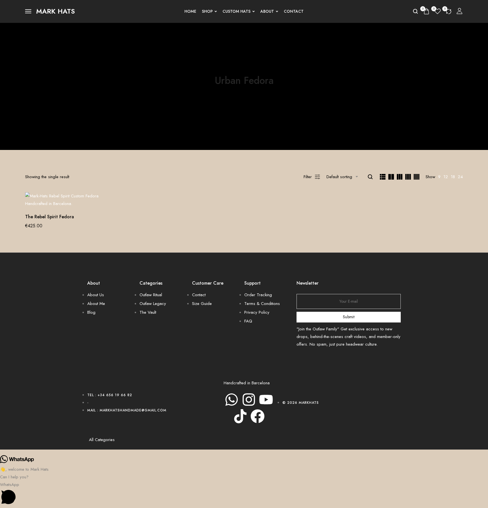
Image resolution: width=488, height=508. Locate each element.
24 (460, 177)
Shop (207, 11)
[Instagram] (249, 400)
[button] (244, 494)
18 (453, 177)
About (267, 11)
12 (445, 177)
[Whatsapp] (232, 400)
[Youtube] (266, 400)
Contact (294, 11)
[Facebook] (257, 416)
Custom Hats (236, 11)
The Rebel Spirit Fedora (49, 216)
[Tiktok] (240, 416)
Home (190, 11)
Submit (348, 317)
